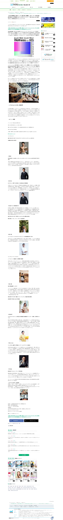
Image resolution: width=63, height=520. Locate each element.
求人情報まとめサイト (21, 512)
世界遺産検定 (25, 513)
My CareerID (47, 513)
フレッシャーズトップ (11, 12)
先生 (12, 487)
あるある (11, 486)
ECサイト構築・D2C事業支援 (38, 513)
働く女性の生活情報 (46, 512)
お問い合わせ (36, 506)
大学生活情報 (42, 512)
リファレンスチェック (42, 516)
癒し (13, 486)
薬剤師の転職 (20, 515)
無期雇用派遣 (39, 515)
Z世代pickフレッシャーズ (15, 423)
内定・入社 (25, 505)
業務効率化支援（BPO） (25, 516)
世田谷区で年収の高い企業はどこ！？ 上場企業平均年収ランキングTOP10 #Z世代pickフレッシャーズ (23, 442)
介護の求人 (42, 515)
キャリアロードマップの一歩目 (26, 487)
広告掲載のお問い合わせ (31, 506)
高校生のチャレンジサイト (31, 512)
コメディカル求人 (27, 515)
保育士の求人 (36, 515)
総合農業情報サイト (29, 513)
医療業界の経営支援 (46, 515)
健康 (19, 423)
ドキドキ (25, 486)
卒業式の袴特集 (18, 487)
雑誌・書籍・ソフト (51, 512)
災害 (17, 486)
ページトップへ (52, 501)
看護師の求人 (24, 515)
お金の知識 (35, 505)
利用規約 (21, 506)
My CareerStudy (43, 513)
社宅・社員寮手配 (37, 516)
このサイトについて (17, 506)
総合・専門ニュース (26, 512)
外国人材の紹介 (50, 515)
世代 (21, 487)
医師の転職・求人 (32, 515)
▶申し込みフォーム (11, 133)
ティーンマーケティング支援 (37, 512)
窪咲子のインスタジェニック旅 (14, 490)
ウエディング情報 (21, 513)
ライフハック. (9, 487)
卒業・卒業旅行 (31, 505)
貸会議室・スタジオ (33, 516)
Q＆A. (22, 486)
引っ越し (20, 486)
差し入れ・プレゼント (29, 486)
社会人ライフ (17, 12)
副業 (31, 487)
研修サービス (20, 516)
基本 (8, 486)
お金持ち (9, 490)
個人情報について (25, 506)
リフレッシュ (34, 487)
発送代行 (29, 516)
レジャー (15, 487)
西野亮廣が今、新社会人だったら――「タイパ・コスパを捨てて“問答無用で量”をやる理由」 (21, 433)
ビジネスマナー (21, 505)
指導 (15, 486)
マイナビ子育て (33, 513)
